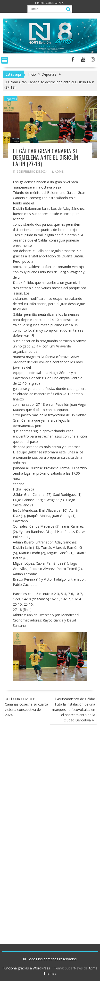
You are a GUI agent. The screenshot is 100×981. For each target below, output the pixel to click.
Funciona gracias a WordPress (26, 968)
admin (59, 172)
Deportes (11, 99)
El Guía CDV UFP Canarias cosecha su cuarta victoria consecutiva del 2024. (26, 707)
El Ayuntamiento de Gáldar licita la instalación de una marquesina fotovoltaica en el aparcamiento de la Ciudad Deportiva (73, 709)
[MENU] (4, 60)
